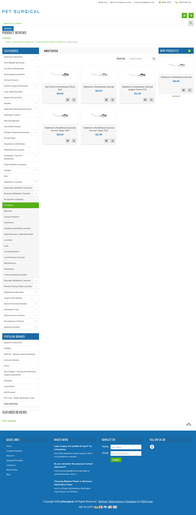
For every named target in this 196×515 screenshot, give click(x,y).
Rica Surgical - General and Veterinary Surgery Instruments (20, 373)
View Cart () (185, 2)
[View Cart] (191, 15)
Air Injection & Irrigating (13, 199)
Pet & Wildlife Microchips (14, 63)
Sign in (112, 2)
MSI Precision (9, 392)
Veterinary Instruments (13, 57)
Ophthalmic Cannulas (23, 42)
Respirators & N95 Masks (14, 144)
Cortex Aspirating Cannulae (15, 275)
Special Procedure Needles (15, 304)
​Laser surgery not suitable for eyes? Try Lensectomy (73, 448)
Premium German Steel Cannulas (18, 286)
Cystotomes (9, 223)
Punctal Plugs (9, 138)
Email (105, 453)
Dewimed (8, 381)
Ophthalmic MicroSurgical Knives (18, 109)
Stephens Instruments (13, 343)
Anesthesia (8, 205)
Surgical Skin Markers (13, 298)
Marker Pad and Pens (13, 98)
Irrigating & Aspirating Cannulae (17, 228)
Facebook (152, 447)
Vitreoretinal (9, 269)
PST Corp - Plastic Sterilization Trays (19, 398)
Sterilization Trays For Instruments (13, 157)
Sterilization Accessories (14, 150)
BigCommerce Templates (122, 501)
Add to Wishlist (67, 100)
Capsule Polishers (11, 217)
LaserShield (9, 386)
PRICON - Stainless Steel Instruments (19, 354)
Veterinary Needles (12, 327)
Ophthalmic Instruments (14, 292)
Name (105, 446)
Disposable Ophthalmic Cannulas (18, 188)
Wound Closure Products (14, 315)
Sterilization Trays (11, 310)
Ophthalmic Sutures (12, 115)
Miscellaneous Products (14, 321)
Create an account (124, 2)
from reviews (9, 421)
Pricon (6, 366)
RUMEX (7, 348)
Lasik (6, 246)
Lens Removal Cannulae (14, 257)
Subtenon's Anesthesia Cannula (98, 87)
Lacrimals (8, 240)
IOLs (6, 176)
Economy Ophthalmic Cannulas (50, 42)
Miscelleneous (10, 263)
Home (7, 42)
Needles (7, 103)
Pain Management (11, 121)
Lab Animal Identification (14, 69)
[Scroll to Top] (189, 425)
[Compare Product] (184, 15)
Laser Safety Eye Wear (13, 92)
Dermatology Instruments (14, 74)
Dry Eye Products (11, 80)
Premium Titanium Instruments (16, 132)
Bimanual (8, 211)
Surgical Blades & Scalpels (15, 164)
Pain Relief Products (12, 127)
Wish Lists (166, 2)
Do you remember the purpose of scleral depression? (73, 465)
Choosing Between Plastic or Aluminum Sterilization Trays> (73, 483)
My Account (103, 2)
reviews (6, 38)
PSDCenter (146, 501)
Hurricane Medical (11, 360)
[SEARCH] (191, 23)
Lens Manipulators (11, 252)
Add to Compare (74, 100)
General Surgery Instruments (16, 86)
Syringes (7, 170)
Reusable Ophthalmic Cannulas (17, 281)
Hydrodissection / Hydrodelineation (18, 234)
